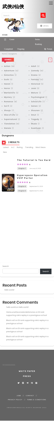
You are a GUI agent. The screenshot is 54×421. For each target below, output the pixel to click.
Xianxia (9, 128)
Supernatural (12, 119)
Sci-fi (8, 106)
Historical (37, 84)
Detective (10, 75)
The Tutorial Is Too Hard (34, 160)
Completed (8, 49)
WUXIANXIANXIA (9, 365)
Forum (49, 49)
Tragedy (36, 119)
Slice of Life (11, 115)
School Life (38, 101)
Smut (35, 115)
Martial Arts (11, 92)
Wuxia (35, 123)
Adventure (11, 70)
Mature (36, 92)
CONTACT (30, 396)
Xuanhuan (37, 128)
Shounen (37, 110)
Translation (11, 123)
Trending (29, 147)
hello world (11, 307)
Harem (8, 84)
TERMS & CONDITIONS (36, 400)
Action (9, 66)
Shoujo (9, 110)
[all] (15, 25)
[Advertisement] (27, 231)
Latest (6, 147)
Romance (10, 101)
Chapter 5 (22, 191)
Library (45, 26)
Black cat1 (10, 320)
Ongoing (20, 49)
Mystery (9, 97)
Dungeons (13, 54)
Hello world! (9, 290)
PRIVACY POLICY (15, 400)
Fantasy (37, 79)
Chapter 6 (22, 186)
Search (6, 266)
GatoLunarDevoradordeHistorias (20, 312)
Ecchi (8, 79)
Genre (11, 39)
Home (5, 35)
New (5, 152)
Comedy (37, 70)
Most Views (41, 147)
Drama (36, 75)
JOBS (19, 396)
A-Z (12, 147)
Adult (35, 66)
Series (37, 39)
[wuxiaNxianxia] (7, 6)
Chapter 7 (22, 168)
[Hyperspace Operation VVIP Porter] (8, 183)
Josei (35, 88)
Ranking (38, 44)
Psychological (39, 97)
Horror (8, 88)
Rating (20, 147)
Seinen (36, 106)
